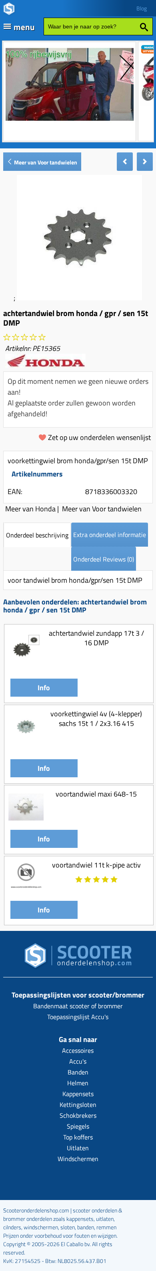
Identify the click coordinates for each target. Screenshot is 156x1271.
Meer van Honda (30, 508)
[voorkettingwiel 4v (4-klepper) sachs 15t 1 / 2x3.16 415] (26, 741)
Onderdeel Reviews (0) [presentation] (103, 559)
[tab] (37, 535)
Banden (78, 1072)
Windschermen (78, 1159)
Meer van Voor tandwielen (45, 162)
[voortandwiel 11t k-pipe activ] (26, 893)
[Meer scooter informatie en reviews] (24, 337)
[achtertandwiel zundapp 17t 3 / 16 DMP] (26, 661)
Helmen (77, 1083)
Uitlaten (78, 1148)
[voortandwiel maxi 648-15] (26, 822)
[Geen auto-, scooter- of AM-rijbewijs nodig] (70, 121)
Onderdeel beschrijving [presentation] (37, 535)
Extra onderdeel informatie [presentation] (109, 534)
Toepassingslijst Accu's (77, 1017)
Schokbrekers (78, 1115)
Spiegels (78, 1126)
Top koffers (78, 1137)
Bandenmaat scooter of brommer (78, 1006)
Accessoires (78, 1050)
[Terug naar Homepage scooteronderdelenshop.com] (78, 958)
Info (44, 687)
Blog (141, 8)
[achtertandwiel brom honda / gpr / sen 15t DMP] (79, 297)
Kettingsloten (78, 1104)
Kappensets (78, 1094)
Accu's (77, 1061)
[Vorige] (125, 161)
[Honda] (45, 365)
